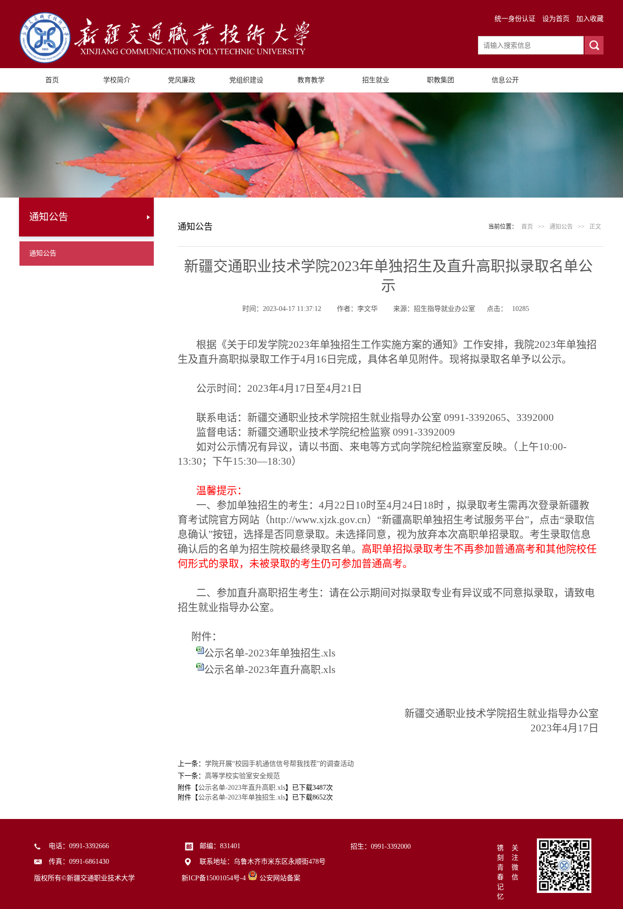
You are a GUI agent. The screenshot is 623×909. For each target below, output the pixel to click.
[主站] (165, 61)
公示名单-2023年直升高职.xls (269, 669)
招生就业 (375, 80)
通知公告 (42, 253)
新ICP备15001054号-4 (214, 878)
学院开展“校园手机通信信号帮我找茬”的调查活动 (279, 763)
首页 (52, 80)
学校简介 (116, 80)
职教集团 (440, 80)
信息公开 (505, 80)
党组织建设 (246, 80)
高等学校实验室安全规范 (242, 776)
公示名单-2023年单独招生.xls (269, 653)
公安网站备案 (279, 878)
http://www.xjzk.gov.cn (318, 520)
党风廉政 (181, 80)
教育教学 (311, 80)
